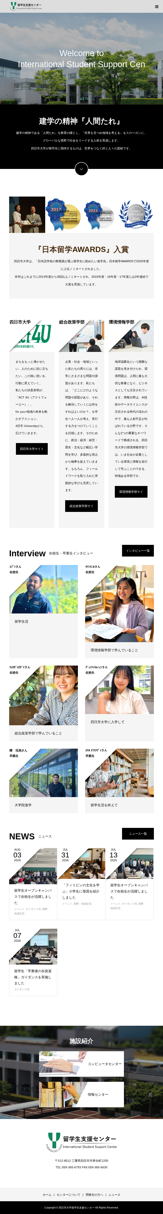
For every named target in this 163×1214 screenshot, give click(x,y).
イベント (19, 909)
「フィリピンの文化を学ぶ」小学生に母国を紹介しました (81, 891)
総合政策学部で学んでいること (38, 733)
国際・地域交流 (82, 903)
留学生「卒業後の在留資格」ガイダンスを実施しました (33, 977)
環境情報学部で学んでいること (114, 650)
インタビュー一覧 (138, 550)
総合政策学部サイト (81, 508)
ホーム (47, 1194)
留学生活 (21, 621)
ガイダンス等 (33, 909)
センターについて (68, 1194)
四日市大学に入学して (108, 722)
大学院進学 (23, 805)
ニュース (114, 1194)
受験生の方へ (94, 1194)
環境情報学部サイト (131, 494)
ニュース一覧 (138, 833)
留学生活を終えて (104, 805)
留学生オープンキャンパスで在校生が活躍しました (33, 897)
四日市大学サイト (32, 448)
